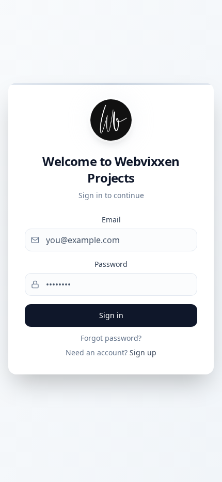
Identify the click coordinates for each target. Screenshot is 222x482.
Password (111, 264)
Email (111, 219)
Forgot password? (111, 338)
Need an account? (111, 352)
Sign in (111, 315)
